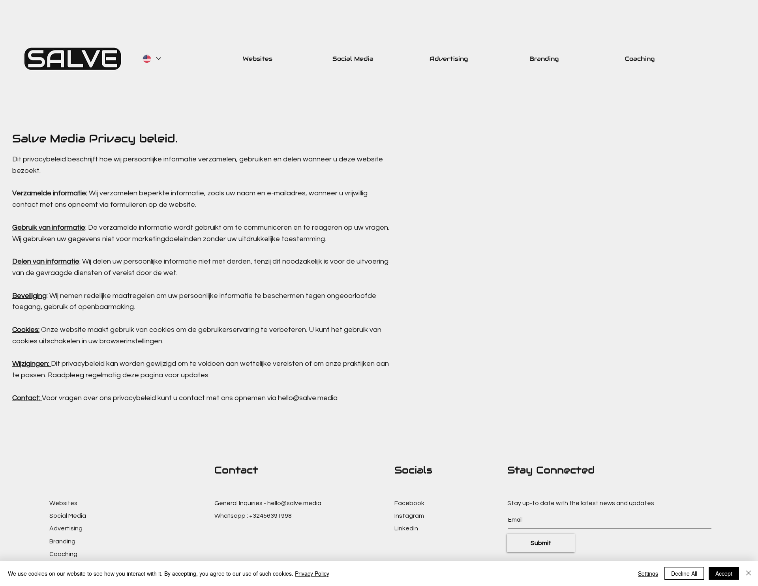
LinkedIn (406, 528)
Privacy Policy (312, 573)
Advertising (66, 528)
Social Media (67, 516)
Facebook (409, 503)
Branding (62, 541)
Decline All (684, 573)
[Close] (748, 573)
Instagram (409, 516)
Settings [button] (648, 573)
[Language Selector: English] (151, 58)
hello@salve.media (308, 398)
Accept (723, 573)
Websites (63, 503)
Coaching (63, 554)
